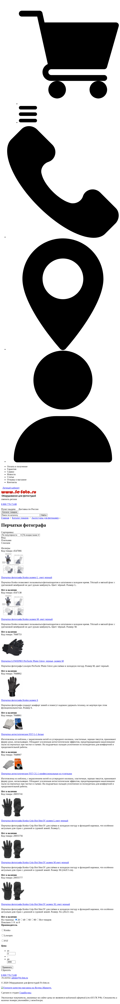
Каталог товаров (20, 518)
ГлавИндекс (25, 992)
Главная (5, 518)
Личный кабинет (10, 488)
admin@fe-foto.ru (19, 978)
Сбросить (6, 970)
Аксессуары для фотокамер (45, 518)
